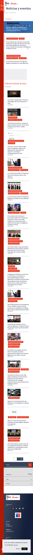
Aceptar (24, 548)
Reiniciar (30, 473)
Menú (2, 1)
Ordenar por (8, 474)
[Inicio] (9, 3)
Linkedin (16, 508)
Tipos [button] (7, 479)
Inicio (7, 12)
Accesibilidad (2, 549)
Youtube (23, 508)
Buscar (2, 9)
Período (8, 483)
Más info (16, 545)
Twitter (13, 508)
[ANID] (18, 515)
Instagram (19, 508)
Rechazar (18, 548)
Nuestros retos (1, 5)
